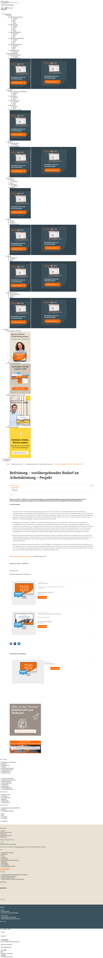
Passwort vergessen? (6, 944)
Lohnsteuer (10, 141)
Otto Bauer (4, 818)
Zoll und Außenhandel (15, 109)
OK (2, 951)
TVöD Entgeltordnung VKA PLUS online (49, 614)
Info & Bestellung (42, 597)
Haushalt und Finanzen (7, 768)
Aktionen (6, 329)
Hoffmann (47, 612)
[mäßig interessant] (14, 488)
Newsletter (7, 460)
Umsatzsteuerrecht (15, 58)
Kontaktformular (20, 847)
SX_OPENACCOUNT (6, 947)
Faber (43, 612)
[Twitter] (15, 643)
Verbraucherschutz (12, 292)
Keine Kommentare (15, 485)
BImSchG (12, 187)
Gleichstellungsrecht (15, 32)
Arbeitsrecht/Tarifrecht (16, 17)
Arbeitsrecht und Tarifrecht (8, 762)
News (14, 20)
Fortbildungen (7, 459)
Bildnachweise (5, 911)
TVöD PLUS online (43, 583)
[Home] (8, 464)
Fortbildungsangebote (13, 427)
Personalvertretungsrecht (17, 38)
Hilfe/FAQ (4, 861)
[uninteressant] (11, 488)
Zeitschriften (4, 800)
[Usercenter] (4, 8)
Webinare (4, 799)
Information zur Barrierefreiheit (9, 912)
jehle (2, 815)
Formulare (4, 796)
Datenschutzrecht (15, 100)
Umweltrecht (13, 184)
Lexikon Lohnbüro (15, 146)
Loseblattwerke (5, 802)
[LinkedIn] (19, 643)
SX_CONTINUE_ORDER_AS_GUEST (10, 941)
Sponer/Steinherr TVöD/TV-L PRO (16, 395)
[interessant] (16, 488)
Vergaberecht (13, 257)
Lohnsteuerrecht (14, 143)
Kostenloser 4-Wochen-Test (9, 876)
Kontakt (3, 857)
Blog (14, 21)
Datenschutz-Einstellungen (8, 917)
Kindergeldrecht (5, 771)
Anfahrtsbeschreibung (7, 811)
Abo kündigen (5, 864)
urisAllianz (4, 821)
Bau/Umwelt (10, 178)
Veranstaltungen (14, 224)
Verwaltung (10, 90)
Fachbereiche (7, 14)
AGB (2, 909)
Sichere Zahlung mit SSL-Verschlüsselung (12, 879)
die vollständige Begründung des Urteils (22, 556)
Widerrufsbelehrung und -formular (10, 918)
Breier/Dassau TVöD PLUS (14, 330)
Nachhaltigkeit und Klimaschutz (10, 860)
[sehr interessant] (17, 488)
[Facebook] (11, 643)
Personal (9, 15)
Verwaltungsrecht (6, 787)
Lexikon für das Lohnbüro (14, 363)
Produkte (15, 18)
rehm (2, 813)
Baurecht (12, 180)
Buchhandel (4, 858)
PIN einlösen (4, 863)
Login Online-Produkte (7, 852)
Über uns (3, 809)
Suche (2, 3)
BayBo (11, 183)
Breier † (39, 581)
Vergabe (9, 256)
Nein (5, 950)
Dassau (43, 581)
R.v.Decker (4, 816)
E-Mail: (3, 932)
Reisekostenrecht (14, 50)
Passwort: (3, 936)
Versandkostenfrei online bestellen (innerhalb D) (14, 874)
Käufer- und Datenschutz (8, 877)
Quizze (14, 23)
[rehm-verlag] (5, 1)
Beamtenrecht (14, 24)
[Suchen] (19, 3)
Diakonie (9, 219)
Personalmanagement (16, 44)
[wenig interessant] (13, 488)
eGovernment (13, 96)
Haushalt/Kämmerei (12, 53)
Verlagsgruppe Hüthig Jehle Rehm (10, 807)
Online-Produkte (5, 794)
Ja (1, 950)
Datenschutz (4, 915)
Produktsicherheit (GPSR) (8, 866)
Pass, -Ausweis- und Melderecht (18, 91)
